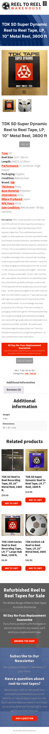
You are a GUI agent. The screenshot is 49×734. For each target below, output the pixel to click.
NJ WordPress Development (24, 730)
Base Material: (10, 190)
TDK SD (33, 373)
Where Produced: (12, 199)
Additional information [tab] (21, 382)
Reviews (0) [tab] (14, 389)
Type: (5, 153)
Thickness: (8, 186)
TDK (26, 373)
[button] (45, 3)
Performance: (10, 165)
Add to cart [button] (11, 503)
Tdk (12, 182)
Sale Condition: (11, 207)
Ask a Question (24, 718)
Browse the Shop (24, 641)
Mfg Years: (8, 203)
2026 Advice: (9, 195)
